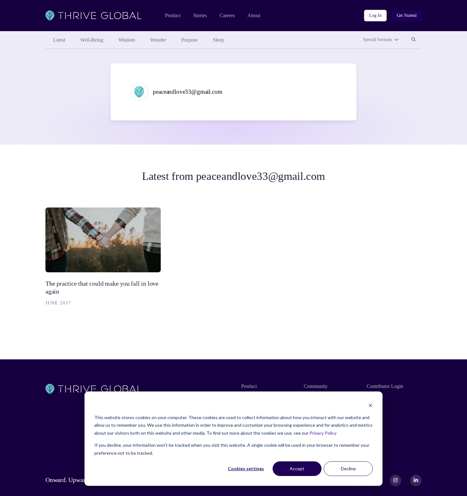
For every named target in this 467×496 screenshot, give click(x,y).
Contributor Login (385, 386)
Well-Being (91, 40)
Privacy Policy (322, 433)
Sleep (218, 40)
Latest (59, 40)
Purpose (189, 40)
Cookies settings (246, 468)
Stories (200, 15)
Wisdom (126, 40)
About (253, 15)
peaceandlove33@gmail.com (187, 91)
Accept (297, 468)
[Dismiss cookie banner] (370, 405)
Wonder (158, 40)
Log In (375, 15)
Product (172, 15)
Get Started (406, 15)
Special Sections (377, 39)
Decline (348, 468)
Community (316, 386)
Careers (227, 15)
